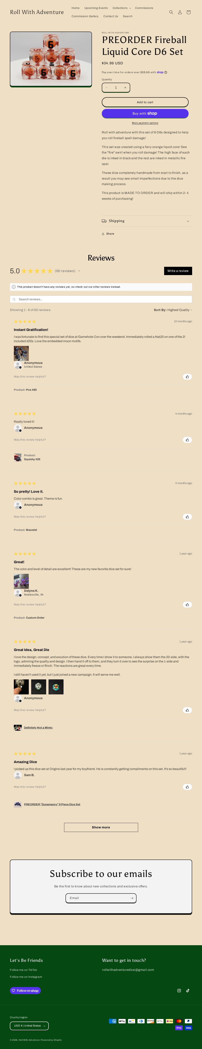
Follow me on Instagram (26, 976)
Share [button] (110, 233)
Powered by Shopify (51, 1040)
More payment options (145, 123)
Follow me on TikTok (23, 969)
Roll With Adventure (29, 1040)
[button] (121, 8)
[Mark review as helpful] (187, 377)
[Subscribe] (131, 898)
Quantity (107, 79)
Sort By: (160, 310)
